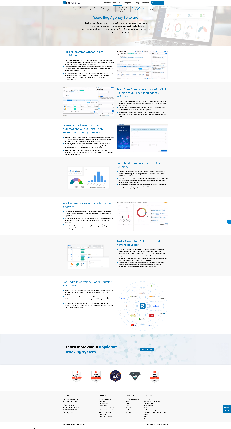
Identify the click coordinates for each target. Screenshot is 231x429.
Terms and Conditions (161, 424)
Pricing (136, 3)
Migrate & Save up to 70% (152, 401)
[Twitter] (71, 412)
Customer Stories (149, 408)
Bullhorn (128, 401)
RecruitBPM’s (97, 144)
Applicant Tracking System (152, 410)
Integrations (148, 399)
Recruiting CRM (103, 403)
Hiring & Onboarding (105, 412)
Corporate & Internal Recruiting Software (108, 9)
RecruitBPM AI (103, 406)
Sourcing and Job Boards (106, 408)
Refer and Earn (148, 406)
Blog (145, 417)
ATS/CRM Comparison (133, 399)
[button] (66, 375)
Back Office (102, 414)
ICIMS (127, 406)
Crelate (128, 403)
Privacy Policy (151, 424)
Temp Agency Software (153, 9)
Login (166, 3)
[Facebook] (68, 412)
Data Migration (148, 403)
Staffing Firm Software (93, 9)
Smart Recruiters (131, 408)
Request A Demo (157, 3)
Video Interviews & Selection (108, 410)
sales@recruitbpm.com (70, 410)
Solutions (116, 3)
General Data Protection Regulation (155, 412)
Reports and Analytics (105, 417)
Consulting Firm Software (78, 9)
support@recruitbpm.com (71, 407)
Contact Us (147, 419)
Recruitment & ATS (105, 399)
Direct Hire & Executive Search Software (122, 9)
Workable (129, 410)
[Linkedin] (64, 412)
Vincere (128, 412)
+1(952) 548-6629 (68, 405)
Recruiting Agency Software (138, 9)
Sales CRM (102, 401)
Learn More (146, 349)
